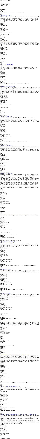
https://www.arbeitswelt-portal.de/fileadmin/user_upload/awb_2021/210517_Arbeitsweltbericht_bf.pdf (15, 354)
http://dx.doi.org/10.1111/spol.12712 (6, 15)
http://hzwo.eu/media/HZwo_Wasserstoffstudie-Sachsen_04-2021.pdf (10, 386)
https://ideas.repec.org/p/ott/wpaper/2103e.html (8, 241)
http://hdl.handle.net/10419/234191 (6, 293)
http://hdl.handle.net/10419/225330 (6, 269)
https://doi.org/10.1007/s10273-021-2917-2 (7, 145)
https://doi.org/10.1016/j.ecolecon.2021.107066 (8, 86)
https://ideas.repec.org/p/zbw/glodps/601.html (7, 242)
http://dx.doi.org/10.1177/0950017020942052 (7, 41)
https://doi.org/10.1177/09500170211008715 (7, 64)
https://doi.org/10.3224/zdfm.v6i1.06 (6, 116)
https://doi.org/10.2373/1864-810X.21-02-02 (7, 173)
